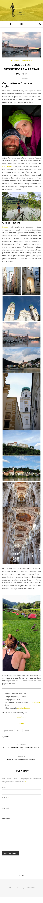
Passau (5, 227)
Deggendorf (7, 166)
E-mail (5, 797)
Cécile (6, 737)
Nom (4, 787)
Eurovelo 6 (27, 61)
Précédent (21, 717)
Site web (5, 808)
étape (18, 731)
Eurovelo (27, 731)
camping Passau (23, 708)
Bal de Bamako (34, 702)
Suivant (21, 723)
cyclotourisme (8, 731)
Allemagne (16, 61)
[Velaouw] (21, 10)
